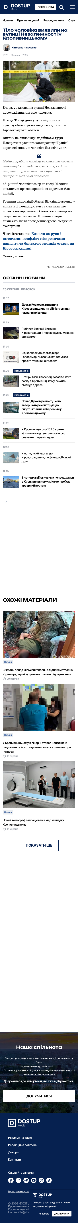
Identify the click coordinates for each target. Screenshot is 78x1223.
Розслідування (54, 20)
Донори (13, 1152)
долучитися (39, 1096)
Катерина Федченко (24, 47)
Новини (8, 20)
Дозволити (61, 1213)
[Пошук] (60, 7)
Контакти (14, 1159)
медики (71, 266)
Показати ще (39, 845)
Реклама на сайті (20, 1138)
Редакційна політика (22, 1145)
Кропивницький (28, 20)
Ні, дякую (44, 1213)
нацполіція (58, 266)
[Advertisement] (39, 552)
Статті (72, 20)
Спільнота (46, 7)
